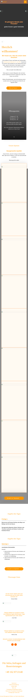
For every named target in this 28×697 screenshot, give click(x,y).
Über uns (14, 687)
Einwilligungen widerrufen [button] (14, 692)
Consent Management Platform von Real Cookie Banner (12, 696)
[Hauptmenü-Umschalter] (25, 1)
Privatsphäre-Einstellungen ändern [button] (14, 689)
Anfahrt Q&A (14, 686)
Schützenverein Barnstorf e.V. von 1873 (12, 62)
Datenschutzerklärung (14, 684)
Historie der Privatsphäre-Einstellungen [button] (14, 691)
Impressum (14, 683)
